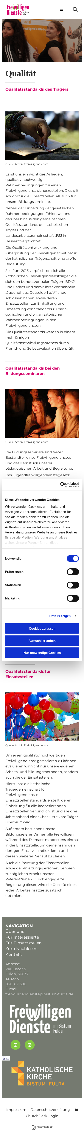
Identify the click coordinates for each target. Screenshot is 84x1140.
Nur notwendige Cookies (42, 653)
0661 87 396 (15, 984)
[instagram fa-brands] (15, 1045)
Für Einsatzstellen (23, 943)
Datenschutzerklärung (50, 1110)
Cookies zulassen (42, 628)
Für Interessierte (22, 937)
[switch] (73, 571)
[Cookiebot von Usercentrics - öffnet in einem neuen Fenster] (60, 484)
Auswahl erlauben (42, 640)
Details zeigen (60, 615)
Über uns (14, 931)
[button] (60, 9)
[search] (75, 9)
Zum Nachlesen (21, 948)
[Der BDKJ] (42, 135)
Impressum (16, 1110)
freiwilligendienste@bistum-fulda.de (39, 994)
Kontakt (13, 954)
